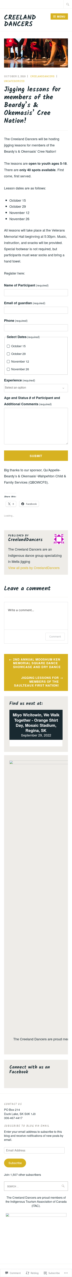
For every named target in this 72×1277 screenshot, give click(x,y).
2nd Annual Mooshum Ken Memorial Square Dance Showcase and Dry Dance (37, 663)
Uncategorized (14, 81)
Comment (55, 636)
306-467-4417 (13, 1118)
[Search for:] (68, 4)
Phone (16, 320)
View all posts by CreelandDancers (34, 567)
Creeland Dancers (20, 21)
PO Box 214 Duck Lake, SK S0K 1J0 (20, 1112)
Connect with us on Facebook (29, 1070)
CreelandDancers (42, 76)
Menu (61, 16)
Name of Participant (26, 285)
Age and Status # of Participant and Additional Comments (32, 400)
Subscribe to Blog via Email (26, 1126)
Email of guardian (24, 303)
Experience (19, 380)
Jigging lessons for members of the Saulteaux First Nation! (36, 681)
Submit (36, 456)
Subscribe (15, 1163)
